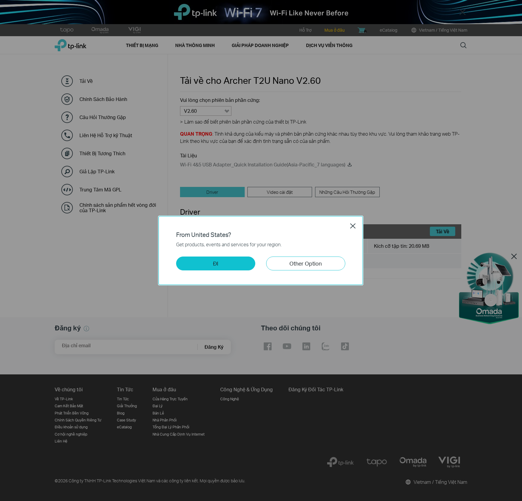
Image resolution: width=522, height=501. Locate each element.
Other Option (305, 263)
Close (353, 225)
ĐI (215, 263)
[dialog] (261, 250)
